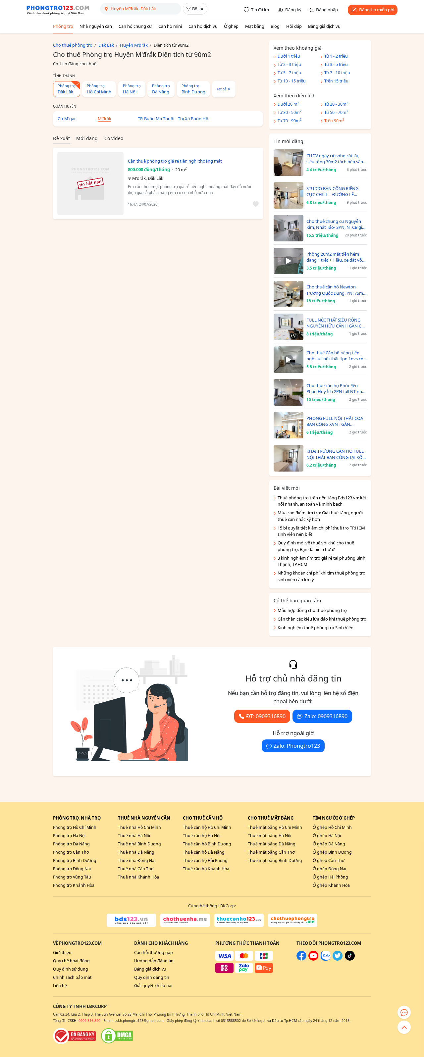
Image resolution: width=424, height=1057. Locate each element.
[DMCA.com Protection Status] (116, 1036)
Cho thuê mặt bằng (270, 818)
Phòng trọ (63, 26)
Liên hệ (60, 985)
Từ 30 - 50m (289, 112)
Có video (113, 138)
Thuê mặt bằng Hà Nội (269, 835)
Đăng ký (293, 10)
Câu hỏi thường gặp (153, 952)
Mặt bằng (254, 26)
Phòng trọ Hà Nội (69, 835)
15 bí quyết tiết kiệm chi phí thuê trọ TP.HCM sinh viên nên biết (321, 531)
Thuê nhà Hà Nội (134, 835)
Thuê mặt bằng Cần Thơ (271, 852)
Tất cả (221, 88)
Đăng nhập (327, 10)
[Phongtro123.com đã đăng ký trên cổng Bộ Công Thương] (74, 1036)
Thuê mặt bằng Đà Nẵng (271, 844)
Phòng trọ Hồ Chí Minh (74, 827)
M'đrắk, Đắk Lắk (147, 178)
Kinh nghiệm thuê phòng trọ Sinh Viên (315, 627)
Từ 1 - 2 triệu (336, 56)
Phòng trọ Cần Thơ (71, 852)
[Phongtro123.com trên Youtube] (313, 959)
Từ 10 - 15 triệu (292, 81)
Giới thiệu (62, 952)
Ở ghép (231, 26)
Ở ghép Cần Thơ (328, 860)
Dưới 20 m (288, 104)
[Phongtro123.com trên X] (338, 959)
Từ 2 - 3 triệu (289, 64)
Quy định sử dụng (70, 969)
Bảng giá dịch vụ (324, 26)
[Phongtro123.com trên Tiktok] (350, 959)
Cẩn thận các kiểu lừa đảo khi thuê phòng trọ (322, 619)
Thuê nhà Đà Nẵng (136, 852)
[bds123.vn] (131, 920)
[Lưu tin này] (254, 204)
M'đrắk (104, 119)
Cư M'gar (67, 119)
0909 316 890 (89, 1020)
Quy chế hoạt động (71, 961)
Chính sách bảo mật (72, 977)
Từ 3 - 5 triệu (336, 64)
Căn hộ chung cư (135, 26)
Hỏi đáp (294, 26)
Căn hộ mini (170, 26)
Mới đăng (87, 138)
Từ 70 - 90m (289, 120)
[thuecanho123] (239, 920)
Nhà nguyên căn (96, 26)
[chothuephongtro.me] (292, 920)
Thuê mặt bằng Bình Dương (275, 860)
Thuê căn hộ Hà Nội (201, 835)
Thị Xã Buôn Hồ (193, 119)
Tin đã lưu (261, 10)
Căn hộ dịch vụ (203, 26)
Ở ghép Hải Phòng (330, 877)
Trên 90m (334, 120)
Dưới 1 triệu (289, 56)
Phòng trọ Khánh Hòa (73, 885)
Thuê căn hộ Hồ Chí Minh (207, 827)
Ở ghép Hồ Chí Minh (332, 827)
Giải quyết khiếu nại (153, 985)
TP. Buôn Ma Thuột (156, 119)
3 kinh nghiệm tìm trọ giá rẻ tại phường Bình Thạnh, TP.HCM (321, 561)
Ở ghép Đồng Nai (329, 869)
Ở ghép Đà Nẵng (329, 844)
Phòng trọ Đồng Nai (72, 869)
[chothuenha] (185, 920)
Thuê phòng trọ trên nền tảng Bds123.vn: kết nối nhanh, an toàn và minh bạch (322, 501)
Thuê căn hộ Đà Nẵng (204, 852)
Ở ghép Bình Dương (332, 852)
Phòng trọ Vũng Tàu (72, 877)
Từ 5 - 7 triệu (289, 73)
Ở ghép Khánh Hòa (331, 885)
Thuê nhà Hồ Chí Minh (139, 827)
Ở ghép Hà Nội (327, 835)
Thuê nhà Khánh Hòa (138, 877)
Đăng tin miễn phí (376, 10)
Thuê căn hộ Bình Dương (207, 844)
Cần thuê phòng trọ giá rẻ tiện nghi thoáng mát (175, 161)
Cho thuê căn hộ (203, 818)
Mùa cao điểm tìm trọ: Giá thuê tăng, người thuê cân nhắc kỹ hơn (320, 516)
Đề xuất (61, 138)
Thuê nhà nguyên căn (144, 818)
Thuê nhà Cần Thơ (136, 869)
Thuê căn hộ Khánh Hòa (206, 869)
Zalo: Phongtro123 (297, 745)
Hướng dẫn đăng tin (154, 961)
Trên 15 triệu (336, 81)
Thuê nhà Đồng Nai (136, 860)
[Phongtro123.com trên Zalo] (326, 959)
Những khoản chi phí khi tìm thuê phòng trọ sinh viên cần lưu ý (321, 576)
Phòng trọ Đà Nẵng (71, 844)
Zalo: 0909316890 (325, 716)
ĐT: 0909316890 (266, 716)
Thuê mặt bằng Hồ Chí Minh (275, 827)
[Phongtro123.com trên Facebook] (301, 959)
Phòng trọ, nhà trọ (77, 818)
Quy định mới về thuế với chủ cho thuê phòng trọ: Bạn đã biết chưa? (316, 546)
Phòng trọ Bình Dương (74, 860)
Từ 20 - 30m (336, 104)
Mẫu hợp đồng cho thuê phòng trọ (312, 610)
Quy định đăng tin (151, 977)
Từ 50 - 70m (336, 112)
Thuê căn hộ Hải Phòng (205, 860)
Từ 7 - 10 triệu (337, 73)
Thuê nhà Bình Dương (139, 844)
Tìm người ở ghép (334, 818)
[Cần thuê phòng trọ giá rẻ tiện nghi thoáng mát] (90, 183)
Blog (275, 26)
